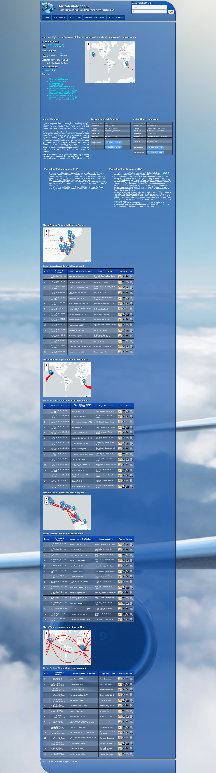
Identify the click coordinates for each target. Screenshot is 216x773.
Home (46, 17)
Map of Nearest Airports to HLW (61, 87)
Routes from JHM (155, 148)
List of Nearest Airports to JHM (61, 95)
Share (47, 70)
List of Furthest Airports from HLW (62, 92)
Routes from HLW (114, 142)
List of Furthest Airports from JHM (62, 99)
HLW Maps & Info (114, 147)
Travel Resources (116, 17)
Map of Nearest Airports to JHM (61, 94)
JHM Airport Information (58, 81)
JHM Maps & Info (156, 152)
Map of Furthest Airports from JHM (63, 97)
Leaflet (132, 82)
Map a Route (59, 17)
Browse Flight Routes (94, 17)
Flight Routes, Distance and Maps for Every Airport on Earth (87, 10)
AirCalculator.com (74, 6)
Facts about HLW (56, 83)
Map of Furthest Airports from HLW (63, 90)
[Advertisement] (108, 29)
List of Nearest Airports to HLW (61, 88)
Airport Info (75, 17)
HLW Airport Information (58, 80)
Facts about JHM (56, 85)
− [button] (88, 47)
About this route (55, 78)
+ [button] (88, 43)
